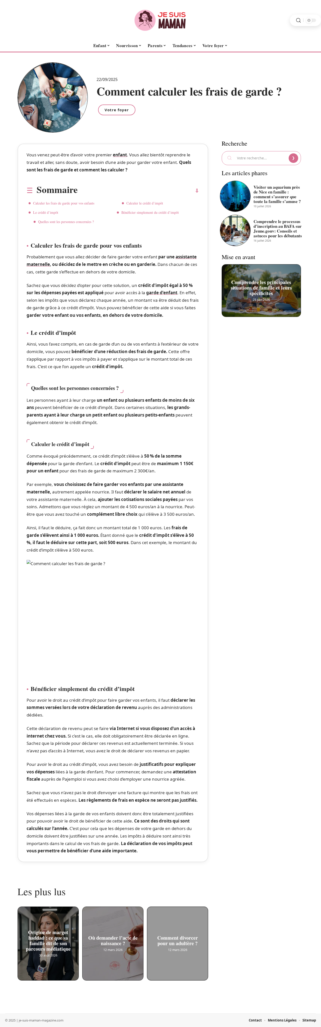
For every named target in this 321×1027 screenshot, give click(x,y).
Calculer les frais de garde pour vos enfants (63, 203)
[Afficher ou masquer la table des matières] (138, 191)
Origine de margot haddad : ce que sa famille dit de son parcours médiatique (48, 940)
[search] (298, 20)
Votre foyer (117, 109)
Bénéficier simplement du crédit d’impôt (150, 212)
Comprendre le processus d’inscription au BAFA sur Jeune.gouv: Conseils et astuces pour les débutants (278, 228)
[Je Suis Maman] (160, 20)
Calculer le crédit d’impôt (144, 203)
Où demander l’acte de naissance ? (113, 940)
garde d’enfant (161, 292)
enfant (120, 155)
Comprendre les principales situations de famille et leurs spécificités (261, 287)
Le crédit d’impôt (45, 212)
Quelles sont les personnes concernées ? (66, 221)
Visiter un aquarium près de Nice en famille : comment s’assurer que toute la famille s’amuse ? (277, 194)
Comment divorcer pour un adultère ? (177, 940)
